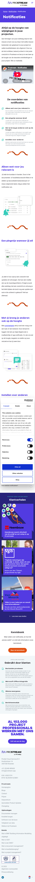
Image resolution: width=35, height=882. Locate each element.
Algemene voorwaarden (10, 869)
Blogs (3, 790)
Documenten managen (9, 813)
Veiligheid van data (8, 823)
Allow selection (17, 473)
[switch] (30, 445)
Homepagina (6, 787)
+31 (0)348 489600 (8, 768)
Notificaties (13, 11)
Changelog (5, 806)
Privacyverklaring (7, 872)
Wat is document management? (12, 846)
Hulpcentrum (6, 800)
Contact (4, 793)
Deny (17, 480)
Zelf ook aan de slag (17, 741)
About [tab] (29, 406)
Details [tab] (17, 406)
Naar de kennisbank (17, 650)
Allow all (17, 467)
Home (5, 11)
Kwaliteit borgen (7, 817)
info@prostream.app (9, 771)
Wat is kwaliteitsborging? (10, 849)
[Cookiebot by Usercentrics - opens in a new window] (25, 400)
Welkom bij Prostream (9, 826)
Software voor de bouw (9, 820)
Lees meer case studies (19, 616)
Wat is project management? (11, 852)
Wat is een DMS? (7, 843)
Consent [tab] (6, 406)
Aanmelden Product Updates (11, 803)
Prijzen (4, 797)
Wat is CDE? (6, 840)
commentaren (9, 326)
